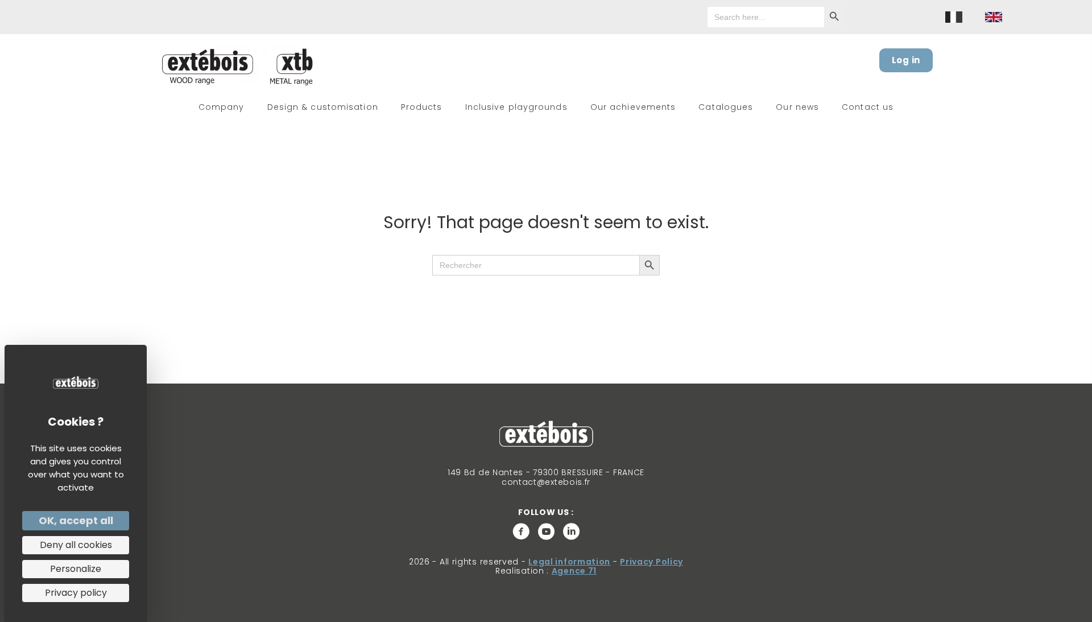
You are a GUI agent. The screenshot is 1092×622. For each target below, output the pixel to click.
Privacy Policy (651, 561)
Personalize (75, 568)
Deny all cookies (76, 544)
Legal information (569, 561)
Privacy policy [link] (76, 592)
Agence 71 (574, 570)
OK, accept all (76, 520)
